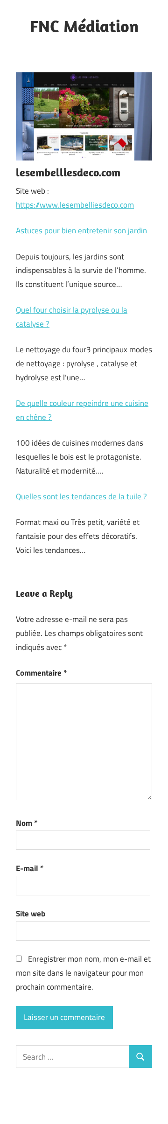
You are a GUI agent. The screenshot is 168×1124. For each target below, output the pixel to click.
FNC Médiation (84, 25)
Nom (26, 823)
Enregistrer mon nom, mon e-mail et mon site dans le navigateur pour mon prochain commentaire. (83, 973)
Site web (30, 914)
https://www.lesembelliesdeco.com (75, 205)
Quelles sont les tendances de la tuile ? (81, 496)
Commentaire (41, 673)
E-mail (29, 868)
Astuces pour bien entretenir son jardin (81, 230)
